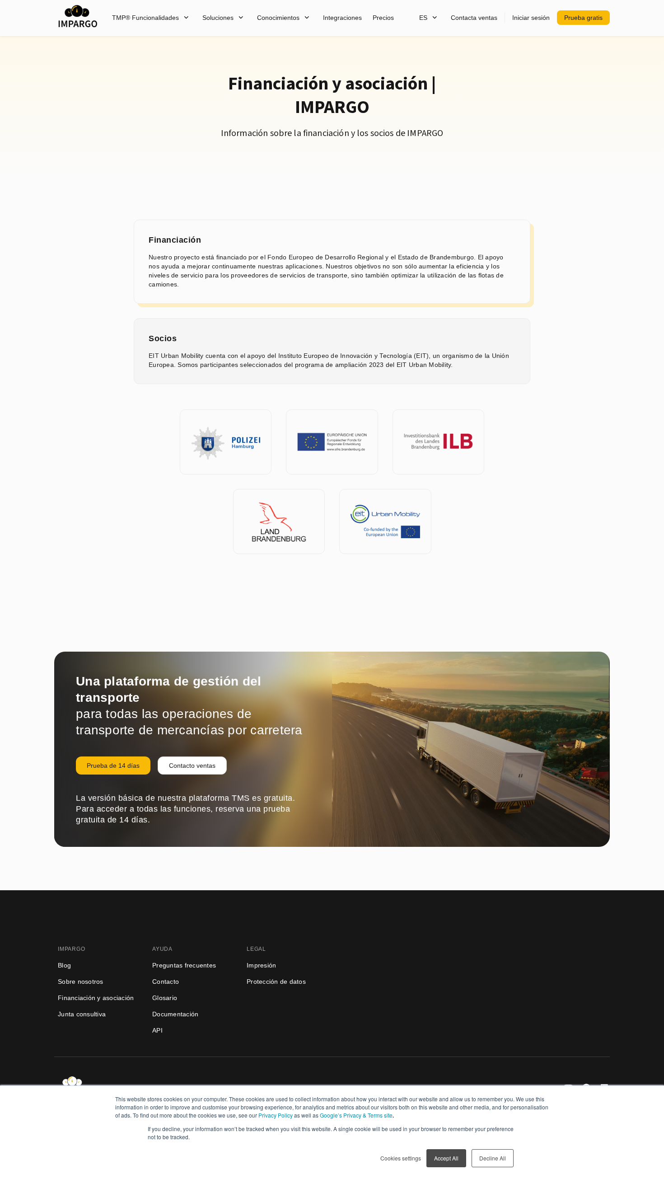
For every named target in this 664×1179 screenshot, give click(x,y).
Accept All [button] (446, 1158)
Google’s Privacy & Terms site (356, 1115)
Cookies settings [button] (400, 1158)
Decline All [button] (492, 1158)
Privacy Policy (275, 1115)
